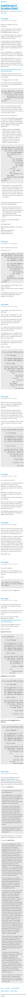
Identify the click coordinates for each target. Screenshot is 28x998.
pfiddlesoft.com (11, 780)
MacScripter (4, 1)
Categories (7, 988)
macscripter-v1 (4, 12)
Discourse (9, 994)
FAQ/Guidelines (16, 988)
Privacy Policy (13, 991)
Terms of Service (5, 991)
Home (2, 988)
